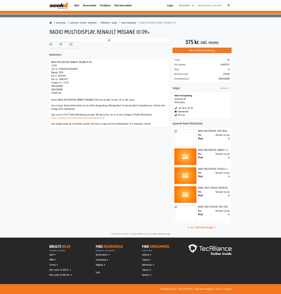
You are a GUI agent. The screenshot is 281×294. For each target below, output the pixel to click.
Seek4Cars (58, 5)
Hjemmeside (183, 111)
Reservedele (89, 5)
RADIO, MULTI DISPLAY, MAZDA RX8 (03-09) (217, 188)
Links (98, 272)
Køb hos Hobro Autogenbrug (202, 50)
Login (170, 5)
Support (228, 289)
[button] (58, 39)
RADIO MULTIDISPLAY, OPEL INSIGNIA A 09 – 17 (219, 131)
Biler (76, 5)
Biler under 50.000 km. (59, 275)
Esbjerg (145, 259)
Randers (145, 275)
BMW (51, 259)
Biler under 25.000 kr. (59, 270)
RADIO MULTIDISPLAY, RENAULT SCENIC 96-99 (218, 150)
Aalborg (145, 254)
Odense (145, 270)
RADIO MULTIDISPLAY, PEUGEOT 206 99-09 (217, 169)
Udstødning (101, 259)
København (147, 265)
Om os (219, 289)
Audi (51, 254)
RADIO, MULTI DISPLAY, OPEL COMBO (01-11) (217, 206)
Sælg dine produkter (204, 289)
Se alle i (200, 227)
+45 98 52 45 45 (185, 108)
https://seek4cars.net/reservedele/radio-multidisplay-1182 (77, 118)
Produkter (105, 5)
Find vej (181, 115)
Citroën (52, 265)
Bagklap (99, 265)
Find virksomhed (123, 5)
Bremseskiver (101, 254)
